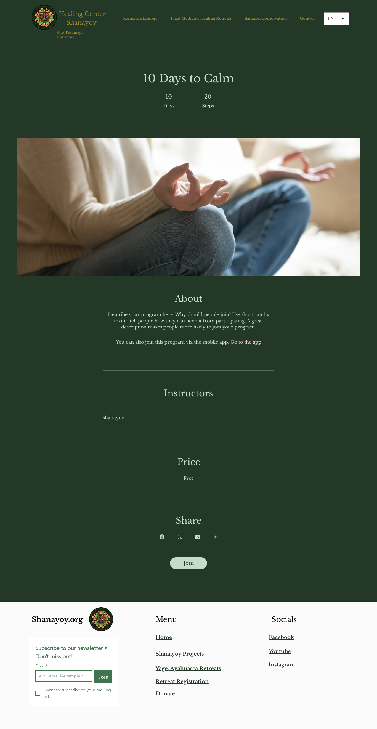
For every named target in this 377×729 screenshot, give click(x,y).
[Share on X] (179, 537)
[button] (140, 18)
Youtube (280, 651)
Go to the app (245, 342)
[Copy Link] (215, 537)
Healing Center (82, 14)
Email (41, 666)
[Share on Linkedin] (197, 537)
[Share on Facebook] (162, 537)
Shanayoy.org (57, 619)
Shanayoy (82, 22)
